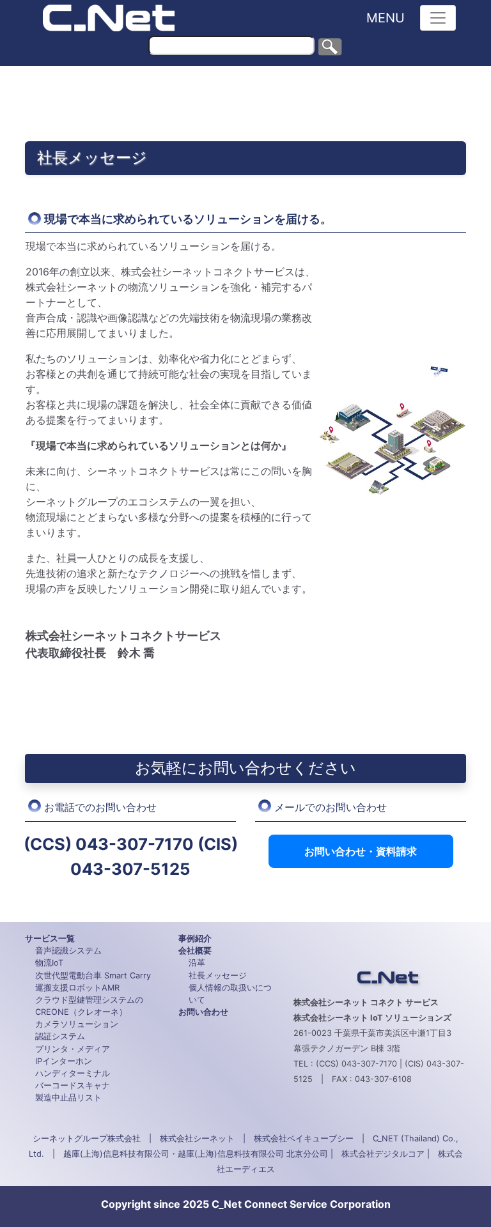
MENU (385, 18)
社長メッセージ (218, 975)
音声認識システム (68, 950)
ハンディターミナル (72, 1073)
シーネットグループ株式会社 (87, 1138)
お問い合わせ (203, 1012)
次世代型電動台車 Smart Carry (93, 975)
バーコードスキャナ (72, 1085)
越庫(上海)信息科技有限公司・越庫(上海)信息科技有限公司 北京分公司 (195, 1154)
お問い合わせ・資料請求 (360, 851)
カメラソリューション (76, 1024)
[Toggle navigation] (438, 18)
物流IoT (49, 963)
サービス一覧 (50, 938)
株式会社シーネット (197, 1138)
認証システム (60, 1036)
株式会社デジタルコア (383, 1154)
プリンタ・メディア (72, 1049)
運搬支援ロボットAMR (77, 987)
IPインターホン (63, 1061)
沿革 (197, 963)
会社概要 (195, 950)
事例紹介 (195, 938)
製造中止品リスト (68, 1097)
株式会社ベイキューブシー (304, 1138)
